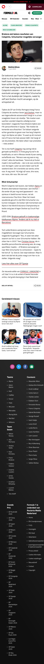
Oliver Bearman (34, 447)
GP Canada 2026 (12, 537)
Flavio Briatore (16, 25)
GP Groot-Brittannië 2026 (11, 564)
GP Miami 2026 (12, 531)
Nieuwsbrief (33, 562)
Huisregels (32, 529)
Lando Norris (33, 428)
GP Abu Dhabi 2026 (13, 654)
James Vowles (11, 477)
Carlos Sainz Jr (33, 393)
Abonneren (37, 13)
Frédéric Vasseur (11, 465)
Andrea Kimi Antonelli (36, 385)
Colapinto (18, 148)
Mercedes (12, 411)
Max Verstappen (34, 440)
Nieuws (4, 19)
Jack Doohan (29, 112)
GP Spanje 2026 (12, 597)
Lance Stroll (32, 424)
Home (31, 518)
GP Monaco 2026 (12, 543)
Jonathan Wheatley (12, 483)
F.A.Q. (30, 525)
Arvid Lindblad (33, 389)
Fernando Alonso (34, 405)
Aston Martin (11, 386)
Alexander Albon (34, 381)
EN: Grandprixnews (35, 521)
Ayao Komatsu (12, 453)
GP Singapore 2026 (12, 613)
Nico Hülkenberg (34, 444)
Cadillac (11, 395)
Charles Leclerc (34, 397)
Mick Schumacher (9, 30)
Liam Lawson (33, 436)
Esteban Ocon (33, 401)
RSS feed (32, 533)
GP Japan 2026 (12, 525)
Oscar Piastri (33, 451)
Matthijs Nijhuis (14, 67)
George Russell (34, 416)
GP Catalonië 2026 (13, 549)
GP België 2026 (12, 571)
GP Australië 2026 (13, 513)
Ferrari (11, 399)
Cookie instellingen (35, 559)
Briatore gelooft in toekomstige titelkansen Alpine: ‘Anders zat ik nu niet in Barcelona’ (20, 219)
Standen (25, 19)
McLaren (12, 407)
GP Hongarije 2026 (13, 577)
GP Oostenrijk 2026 (12, 556)
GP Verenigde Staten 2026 (12, 621)
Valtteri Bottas (33, 463)
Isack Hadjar (33, 420)
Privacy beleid (33, 551)
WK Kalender (14, 19)
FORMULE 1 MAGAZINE (29, 271)
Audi (10, 391)
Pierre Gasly (33, 455)
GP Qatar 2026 (12, 648)
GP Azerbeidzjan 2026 (12, 604)
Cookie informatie (35, 555)
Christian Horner (28, 241)
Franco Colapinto (31, 25)
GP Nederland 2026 (12, 584)
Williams (12, 422)
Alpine (5, 25)
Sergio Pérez (33, 459)
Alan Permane (12, 441)
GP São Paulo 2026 (13, 634)
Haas (10, 403)
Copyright (32, 570)
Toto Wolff (12, 494)
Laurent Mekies (11, 489)
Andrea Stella (11, 447)
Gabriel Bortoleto (34, 412)
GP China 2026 (12, 519)
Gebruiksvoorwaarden (36, 541)
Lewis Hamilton (34, 432)
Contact (31, 566)
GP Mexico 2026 (12, 628)
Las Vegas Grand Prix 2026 (12, 641)
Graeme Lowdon (11, 471)
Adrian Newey (11, 435)
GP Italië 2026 (11, 591)
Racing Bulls (13, 415)
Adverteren (32, 537)
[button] (35, 7)
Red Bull (11, 418)
